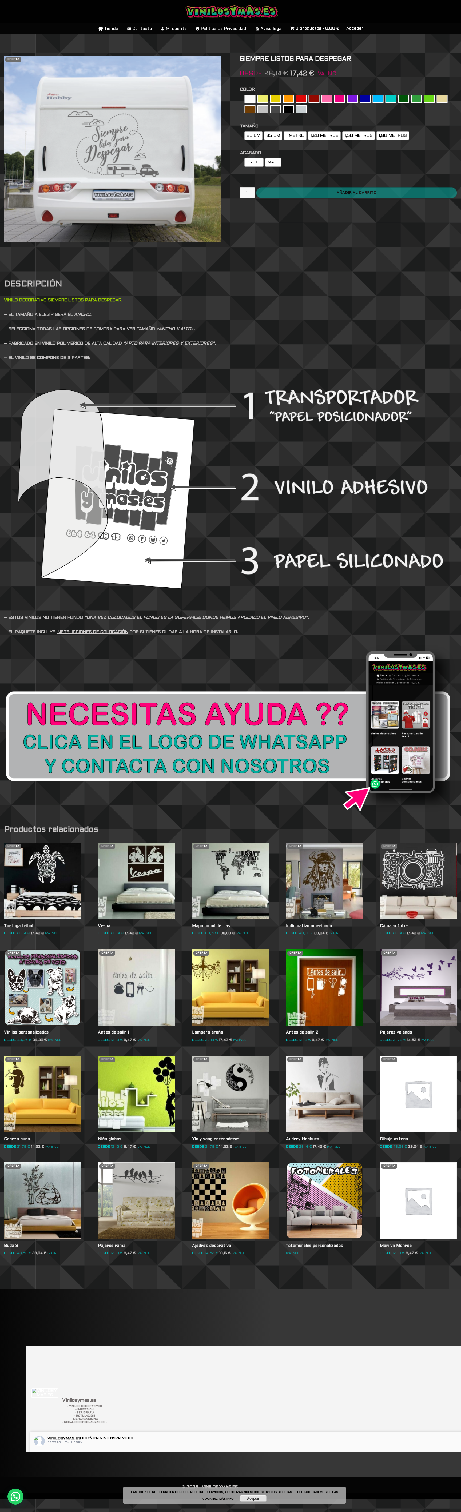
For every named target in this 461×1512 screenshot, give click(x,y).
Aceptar (253, 1498)
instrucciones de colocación (92, 632)
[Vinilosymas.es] (44, 1393)
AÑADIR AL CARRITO (356, 192)
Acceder (355, 28)
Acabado (250, 153)
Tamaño (249, 126)
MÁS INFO (226, 1499)
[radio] (250, 99)
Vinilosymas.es (64, 1438)
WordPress (81, 1505)
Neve (9, 1505)
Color (247, 89)
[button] (15, 1497)
